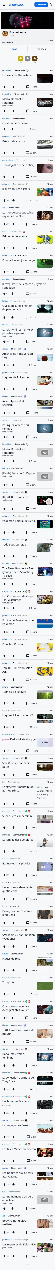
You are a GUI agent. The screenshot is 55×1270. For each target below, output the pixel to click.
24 (33, 1089)
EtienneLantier (20, 70)
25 (33, 176)
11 (34, 751)
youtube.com (7, 106)
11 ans (50, 70)
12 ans (50, 136)
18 (34, 413)
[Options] (50, 87)
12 (33, 727)
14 (33, 200)
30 (33, 153)
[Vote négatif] (13, 87)
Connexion (41, 4)
